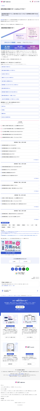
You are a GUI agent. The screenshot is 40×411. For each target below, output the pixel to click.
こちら (19, 376)
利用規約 (2, 64)
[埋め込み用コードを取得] (20, 269)
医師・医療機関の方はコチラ (20, 309)
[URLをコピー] (12, 269)
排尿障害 (9, 227)
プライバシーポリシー (7, 64)
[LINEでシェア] (27, 269)
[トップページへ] (20, 383)
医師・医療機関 (21, 373)
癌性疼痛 (2, 19)
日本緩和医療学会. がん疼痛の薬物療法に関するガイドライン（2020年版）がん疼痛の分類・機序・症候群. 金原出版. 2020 (19, 235)
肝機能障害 (3, 227)
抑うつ (14, 227)
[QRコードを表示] (16, 269)
